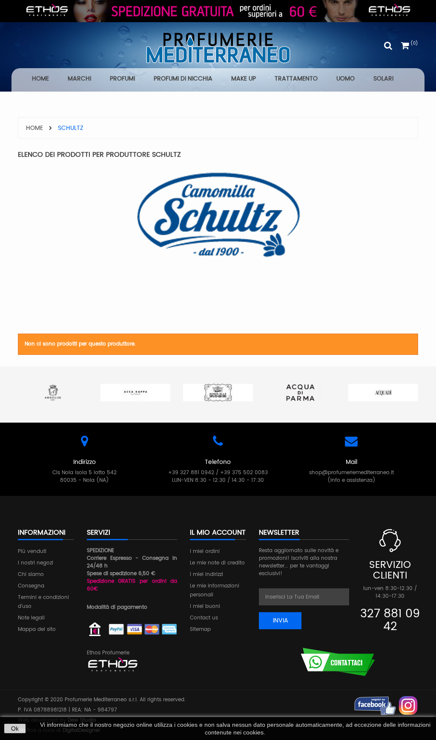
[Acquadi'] (383, 393)
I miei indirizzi (206, 574)
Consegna (31, 586)
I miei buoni (205, 606)
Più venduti (32, 551)
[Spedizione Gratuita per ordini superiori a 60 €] (218, 11)
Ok (15, 728)
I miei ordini (205, 551)
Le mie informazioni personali (214, 590)
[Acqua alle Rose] (218, 393)
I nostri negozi (35, 563)
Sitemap (200, 629)
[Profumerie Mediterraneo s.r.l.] (218, 47)
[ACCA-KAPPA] (135, 393)
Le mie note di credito (217, 563)
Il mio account (218, 532)
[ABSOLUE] (53, 393)
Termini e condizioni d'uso (43, 601)
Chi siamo (31, 574)
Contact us (204, 618)
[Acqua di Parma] (301, 393)
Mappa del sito (37, 629)
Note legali (31, 618)
